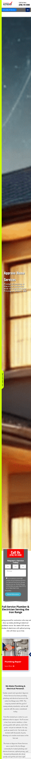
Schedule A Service (9, 10)
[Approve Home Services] (7, 4)
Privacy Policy (8, 590)
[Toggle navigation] (28, 10)
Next (30, 654)
